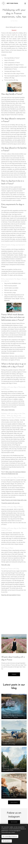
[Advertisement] (14, 616)
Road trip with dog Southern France (10, 595)
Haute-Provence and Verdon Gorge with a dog (13, 500)
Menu (25, 3)
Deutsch (14, 30)
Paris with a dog (5, 565)
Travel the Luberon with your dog (10, 503)
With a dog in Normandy (8, 410)
